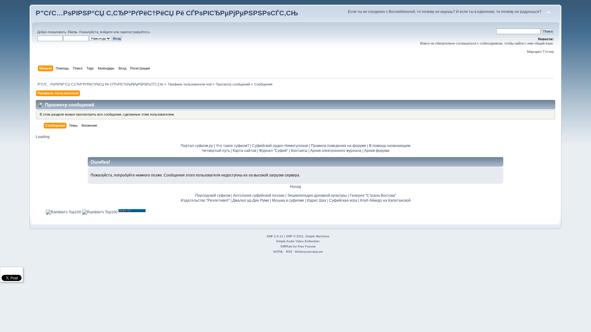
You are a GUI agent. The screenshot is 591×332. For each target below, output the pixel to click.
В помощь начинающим (389, 146)
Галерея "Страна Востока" (373, 195)
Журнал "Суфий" (273, 150)
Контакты (299, 150)
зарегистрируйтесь (135, 32)
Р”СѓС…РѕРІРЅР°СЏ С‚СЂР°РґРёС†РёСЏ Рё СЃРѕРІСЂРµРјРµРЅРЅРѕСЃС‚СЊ (167, 13)
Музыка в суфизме (288, 200)
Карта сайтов (244, 150)
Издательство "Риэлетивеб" (205, 200)
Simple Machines (317, 236)
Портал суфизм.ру (197, 146)
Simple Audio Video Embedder (298, 241)
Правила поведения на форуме (338, 146)
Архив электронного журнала (335, 150)
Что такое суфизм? (233, 146)
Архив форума (376, 150)
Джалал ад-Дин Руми (250, 200)
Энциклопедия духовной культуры (317, 195)
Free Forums (307, 246)
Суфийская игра (343, 200)
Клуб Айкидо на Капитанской (385, 200)
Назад (295, 186)
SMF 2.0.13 (275, 236)
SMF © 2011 (295, 236)
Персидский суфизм (212, 195)
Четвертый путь (216, 150)
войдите (106, 32)
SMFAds (286, 246)
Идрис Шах (316, 200)
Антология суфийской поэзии (258, 195)
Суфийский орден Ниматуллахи (280, 146)
